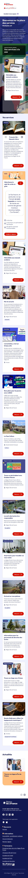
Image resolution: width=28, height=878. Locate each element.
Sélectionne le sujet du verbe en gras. (9, 184)
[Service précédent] (20, 109)
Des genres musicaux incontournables (12, 227)
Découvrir (17, 97)
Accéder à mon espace (10, 14)
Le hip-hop (9, 220)
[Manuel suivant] (22, 137)
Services (4, 829)
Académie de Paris (7, 858)
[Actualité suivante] (25, 795)
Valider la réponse (11, 234)
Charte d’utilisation (7, 839)
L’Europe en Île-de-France (9, 853)
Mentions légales (6, 841)
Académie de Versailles (8, 861)
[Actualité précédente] (21, 795)
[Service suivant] (23, 109)
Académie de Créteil (7, 855)
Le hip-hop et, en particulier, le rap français (14, 223)
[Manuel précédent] (6, 137)
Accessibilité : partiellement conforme (12, 836)
